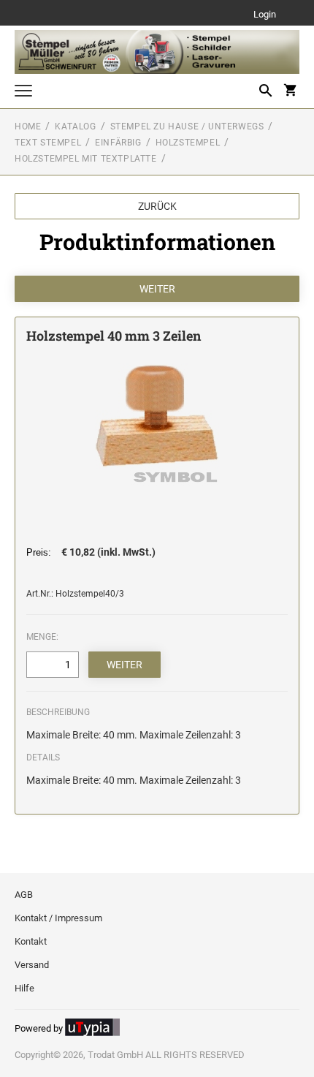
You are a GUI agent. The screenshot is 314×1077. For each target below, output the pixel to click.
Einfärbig (118, 142)
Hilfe (24, 988)
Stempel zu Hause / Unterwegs (187, 126)
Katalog (75, 126)
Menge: (42, 637)
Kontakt (31, 941)
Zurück (157, 206)
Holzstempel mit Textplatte (86, 159)
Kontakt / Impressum (58, 917)
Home (28, 126)
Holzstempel (188, 142)
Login (264, 15)
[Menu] (23, 92)
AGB (24, 894)
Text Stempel (48, 142)
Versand (32, 964)
